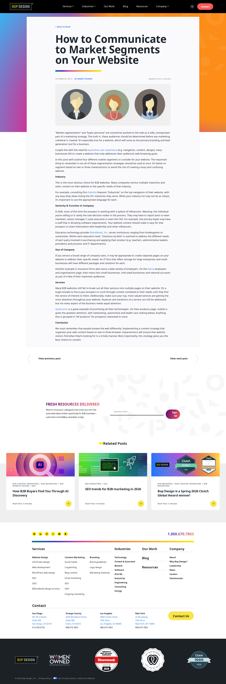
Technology (120, 557)
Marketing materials (100, 572)
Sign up (174, 414)
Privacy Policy (45, 678)
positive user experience (103, 150)
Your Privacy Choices (67, 678)
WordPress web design (43, 572)
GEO (34, 583)
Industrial (120, 578)
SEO (34, 578)
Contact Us (181, 616)
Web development (41, 567)
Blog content (71, 572)
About (173, 557)
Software (119, 570)
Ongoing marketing (74, 594)
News (172, 570)
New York (140, 613)
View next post (179, 358)
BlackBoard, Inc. (99, 232)
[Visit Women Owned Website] (60, 659)
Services (67, 6)
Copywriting (71, 567)
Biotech (119, 565)
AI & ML (119, 574)
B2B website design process (46, 588)
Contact (205, 6)
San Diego (37, 613)
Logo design (96, 567)
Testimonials (176, 578)
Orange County (73, 613)
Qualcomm (61, 309)
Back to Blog (63, 27)
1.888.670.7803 (181, 533)
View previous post (49, 358)
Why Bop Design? (178, 561)
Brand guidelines (98, 562)
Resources (142, 6)
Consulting (120, 586)
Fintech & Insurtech (125, 561)
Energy (118, 591)
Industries (87, 6)
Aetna (151, 268)
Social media (71, 562)
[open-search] (192, 6)
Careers (173, 574)
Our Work (109, 6)
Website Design (40, 557)
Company (161, 6)
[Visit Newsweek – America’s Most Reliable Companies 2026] (106, 660)
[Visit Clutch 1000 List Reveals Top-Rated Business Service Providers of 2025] (199, 660)
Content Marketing (75, 557)
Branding (95, 557)
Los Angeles (106, 613)
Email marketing (73, 578)
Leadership (175, 565)
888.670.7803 (72, 627)
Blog (125, 6)
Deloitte (92, 192)
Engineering (121, 582)
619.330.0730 (38, 627)
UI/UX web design (41, 562)
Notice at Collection (86, 678)
